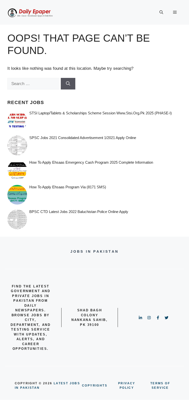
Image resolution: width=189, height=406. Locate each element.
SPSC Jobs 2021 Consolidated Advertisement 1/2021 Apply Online (82, 138)
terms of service (160, 385)
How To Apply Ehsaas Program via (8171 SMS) (67, 187)
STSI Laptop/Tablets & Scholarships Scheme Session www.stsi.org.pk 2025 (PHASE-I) (100, 113)
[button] (161, 12)
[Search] (68, 84)
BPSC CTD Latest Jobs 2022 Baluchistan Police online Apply (78, 212)
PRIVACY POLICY (126, 385)
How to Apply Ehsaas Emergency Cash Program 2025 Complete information (91, 162)
